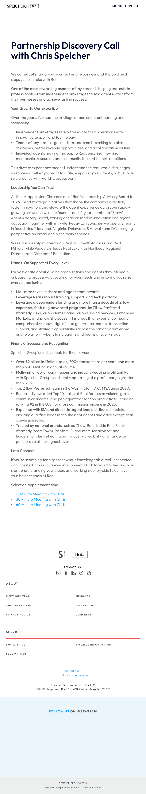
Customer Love (18, 605)
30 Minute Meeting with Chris (41, 499)
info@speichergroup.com (73, 675)
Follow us (59, 711)
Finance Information (94, 644)
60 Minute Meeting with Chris (41, 504)
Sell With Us (16, 653)
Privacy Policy (18, 614)
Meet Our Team (18, 596)
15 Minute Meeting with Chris (40, 493)
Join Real (84, 614)
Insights (83, 596)
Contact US (85, 605)
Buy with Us (16, 644)
